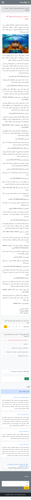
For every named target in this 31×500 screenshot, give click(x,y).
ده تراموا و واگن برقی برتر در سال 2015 (21, 397)
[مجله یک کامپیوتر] (24, 2)
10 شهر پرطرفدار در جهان (24, 431)
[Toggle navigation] (3, 2)
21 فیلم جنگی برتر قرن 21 (24, 444)
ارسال (26, 379)
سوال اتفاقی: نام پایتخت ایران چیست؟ (19, 371)
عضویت (26, 488)
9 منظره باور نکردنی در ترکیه (23, 414)
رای (5, 327)
